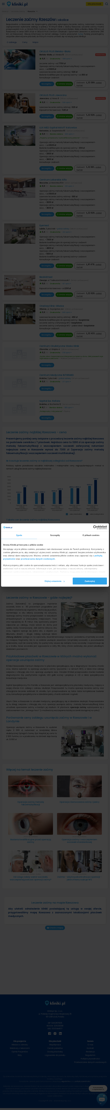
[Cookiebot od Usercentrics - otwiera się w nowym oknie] (95, 527)
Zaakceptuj (90, 581)
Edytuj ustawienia (53, 581)
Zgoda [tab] (19, 535)
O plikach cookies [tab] (90, 535)
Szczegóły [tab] (55, 535)
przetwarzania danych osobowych (38, 559)
